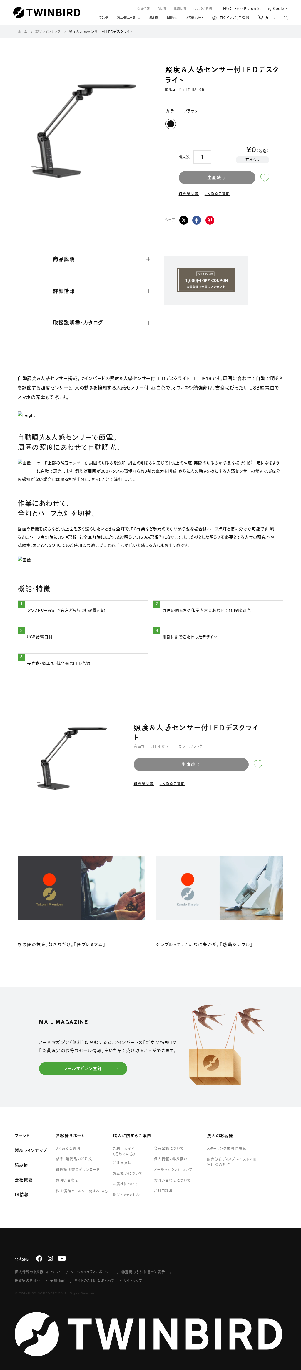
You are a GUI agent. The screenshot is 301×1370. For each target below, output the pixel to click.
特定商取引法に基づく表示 (143, 1272)
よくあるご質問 (217, 193)
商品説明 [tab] (64, 259)
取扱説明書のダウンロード (78, 1169)
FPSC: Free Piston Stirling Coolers (253, 8)
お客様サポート (194, 18)
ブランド (103, 18)
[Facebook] (196, 220)
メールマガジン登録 (83, 1068)
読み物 (153, 18)
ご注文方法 (122, 1162)
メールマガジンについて (173, 1169)
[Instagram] (50, 1258)
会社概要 (24, 1180)
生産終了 (217, 177)
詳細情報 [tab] (64, 291)
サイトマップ (133, 1280)
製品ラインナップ (48, 31)
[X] (183, 220)
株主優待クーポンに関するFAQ (82, 1191)
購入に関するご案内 (132, 1136)
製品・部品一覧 (126, 17)
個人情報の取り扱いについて (38, 1272)
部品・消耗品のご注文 (74, 1159)
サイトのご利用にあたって (94, 1280)
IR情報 (162, 8)
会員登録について (169, 1148)
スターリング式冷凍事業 (226, 1148)
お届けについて (125, 1184)
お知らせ (171, 18)
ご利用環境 (163, 1190)
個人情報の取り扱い (171, 1159)
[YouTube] (62, 1258)
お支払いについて (128, 1173)
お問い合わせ (67, 1180)
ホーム (22, 31)
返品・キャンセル (126, 1194)
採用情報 (180, 8)
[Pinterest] (209, 220)
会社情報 (143, 8)
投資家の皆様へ (28, 1280)
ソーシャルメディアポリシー (91, 1272)
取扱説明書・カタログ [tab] (78, 322)
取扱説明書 (189, 193)
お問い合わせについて (172, 1180)
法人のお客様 (202, 8)
